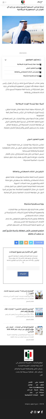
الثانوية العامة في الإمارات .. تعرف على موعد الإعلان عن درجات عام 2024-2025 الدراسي (20, 329)
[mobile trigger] (42, 2)
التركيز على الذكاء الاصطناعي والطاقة (27, 72)
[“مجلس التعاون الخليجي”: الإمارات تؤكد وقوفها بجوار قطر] (39, 312)
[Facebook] (42, 412)
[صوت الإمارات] (23, 2)
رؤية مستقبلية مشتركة (31, 76)
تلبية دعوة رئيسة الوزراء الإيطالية (28, 64)
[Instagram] (35, 412)
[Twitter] (39, 412)
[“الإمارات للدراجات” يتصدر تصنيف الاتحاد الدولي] (39, 294)
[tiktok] (31, 412)
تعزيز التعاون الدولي (33, 68)
